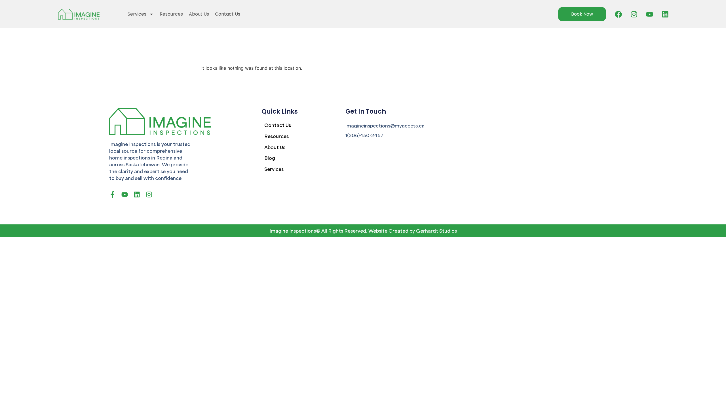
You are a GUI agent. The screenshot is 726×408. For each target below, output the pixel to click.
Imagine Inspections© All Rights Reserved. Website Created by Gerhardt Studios (363, 230)
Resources (171, 14)
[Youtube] (650, 14)
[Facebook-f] (112, 194)
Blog (269, 157)
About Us (199, 14)
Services (137, 14)
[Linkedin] (665, 14)
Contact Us (227, 14)
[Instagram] (634, 14)
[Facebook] (618, 14)
